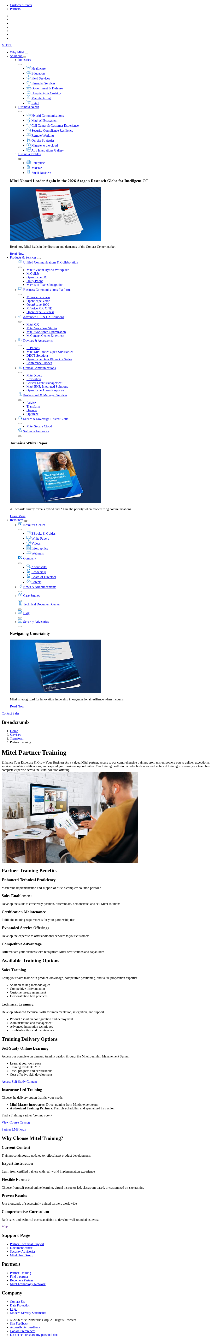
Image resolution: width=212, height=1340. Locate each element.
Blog (26, 613)
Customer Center (21, 5)
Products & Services (23, 257)
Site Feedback (19, 1323)
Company (29, 558)
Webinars (37, 553)
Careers (36, 582)
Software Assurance (36, 431)
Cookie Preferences (22, 1331)
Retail (35, 103)
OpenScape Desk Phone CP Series (49, 359)
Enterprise (38, 163)
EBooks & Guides (43, 533)
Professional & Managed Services (45, 395)
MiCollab (32, 273)
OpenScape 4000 (37, 304)
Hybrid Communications (47, 115)
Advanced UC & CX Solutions (43, 317)
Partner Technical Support (27, 1244)
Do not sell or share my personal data (34, 1334)
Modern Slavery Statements (28, 1313)
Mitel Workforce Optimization (46, 332)
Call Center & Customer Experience (55, 125)
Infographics (39, 548)
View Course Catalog (16, 1122)
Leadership (38, 572)
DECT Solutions (37, 355)
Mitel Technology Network (28, 1284)
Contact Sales (10, 713)
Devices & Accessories (38, 340)
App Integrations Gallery (47, 150)
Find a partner (19, 1276)
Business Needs (28, 107)
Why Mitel (17, 52)
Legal (13, 1309)
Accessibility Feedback (25, 1327)
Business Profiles (29, 154)
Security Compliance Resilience (52, 130)
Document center (21, 1248)
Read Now (17, 253)
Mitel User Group (21, 1255)
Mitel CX (32, 324)
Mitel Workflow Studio (41, 328)
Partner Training (20, 1273)
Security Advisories (36, 621)
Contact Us (17, 1301)
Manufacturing (41, 98)
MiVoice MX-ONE (39, 308)
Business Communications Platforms (47, 289)
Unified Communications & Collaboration (50, 262)
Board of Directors (43, 577)
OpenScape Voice (38, 301)
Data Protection (20, 1305)
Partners (15, 9)
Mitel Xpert (34, 375)
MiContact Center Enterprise (45, 335)
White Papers (40, 538)
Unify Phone (34, 281)
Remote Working (42, 135)
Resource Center (34, 525)
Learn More (17, 516)
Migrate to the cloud (44, 145)
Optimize (32, 414)
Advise (31, 402)
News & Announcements (39, 587)
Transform (33, 406)
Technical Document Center (41, 604)
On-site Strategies (42, 140)
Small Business (41, 172)
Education (38, 73)
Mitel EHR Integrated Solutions (47, 386)
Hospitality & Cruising (46, 93)
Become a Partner (21, 1280)
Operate (31, 410)
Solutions (16, 56)
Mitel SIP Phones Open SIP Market (49, 352)
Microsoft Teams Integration (44, 284)
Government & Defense (47, 88)
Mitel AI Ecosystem (44, 120)
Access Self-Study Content (19, 1081)
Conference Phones (39, 363)
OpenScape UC (36, 277)
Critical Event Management (44, 383)
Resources (17, 520)
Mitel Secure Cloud (39, 426)
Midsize (36, 168)
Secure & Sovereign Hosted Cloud (46, 419)
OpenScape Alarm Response (45, 390)
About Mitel (39, 567)
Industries (24, 59)
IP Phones (33, 348)
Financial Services (43, 83)
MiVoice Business (38, 297)
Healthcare (38, 68)
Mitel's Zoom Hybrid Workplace (47, 270)
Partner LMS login (14, 1129)
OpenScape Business (40, 312)
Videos (36, 543)
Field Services (40, 78)
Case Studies (31, 595)
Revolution (33, 379)
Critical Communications (39, 368)
